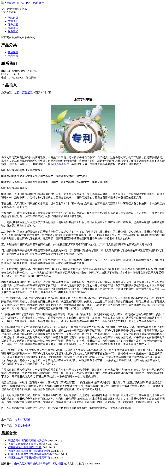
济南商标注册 (63, 164)
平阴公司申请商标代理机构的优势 (27, 440)
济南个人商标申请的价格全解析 (26, 444)
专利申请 (13, 55)
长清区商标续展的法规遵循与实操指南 (30, 454)
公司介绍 (13, 21)
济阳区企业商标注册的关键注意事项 (28, 457)
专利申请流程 (22, 419)
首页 (16, 92)
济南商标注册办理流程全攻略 (25, 447)
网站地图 (58, 463)
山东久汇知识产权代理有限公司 (32, 463)
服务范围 (13, 24)
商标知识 (13, 28)
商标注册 (13, 52)
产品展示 (27, 92)
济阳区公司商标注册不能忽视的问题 (28, 450)
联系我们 (13, 31)
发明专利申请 (22, 425)
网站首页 (13, 17)
